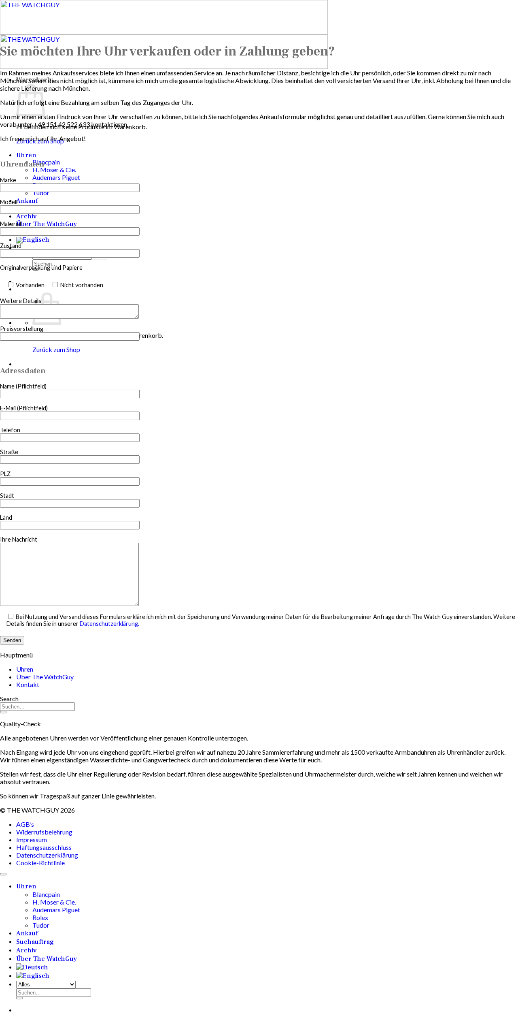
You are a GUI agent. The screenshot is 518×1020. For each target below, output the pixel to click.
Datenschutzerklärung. (109, 623)
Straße (9, 451)
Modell (8, 201)
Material (10, 223)
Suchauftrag (35, 942)
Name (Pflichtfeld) (23, 386)
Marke (8, 180)
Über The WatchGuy (46, 224)
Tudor (40, 192)
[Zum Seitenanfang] (3, 874)
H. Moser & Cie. (54, 169)
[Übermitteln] (3, 712)
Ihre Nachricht (18, 539)
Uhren (26, 155)
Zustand (10, 245)
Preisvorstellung (21, 328)
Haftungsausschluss (44, 847)
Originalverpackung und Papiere (41, 267)
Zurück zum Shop (56, 349)
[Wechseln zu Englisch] (32, 240)
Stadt (7, 495)
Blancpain (46, 162)
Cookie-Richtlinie (40, 862)
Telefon (10, 430)
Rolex (40, 917)
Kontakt (27, 684)
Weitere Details (20, 300)
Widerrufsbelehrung (44, 832)
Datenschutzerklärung (47, 855)
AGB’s (25, 824)
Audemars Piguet (56, 177)
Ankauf (27, 201)
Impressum (31, 839)
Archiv (26, 216)
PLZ (5, 473)
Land (6, 517)
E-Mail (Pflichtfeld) (24, 408)
